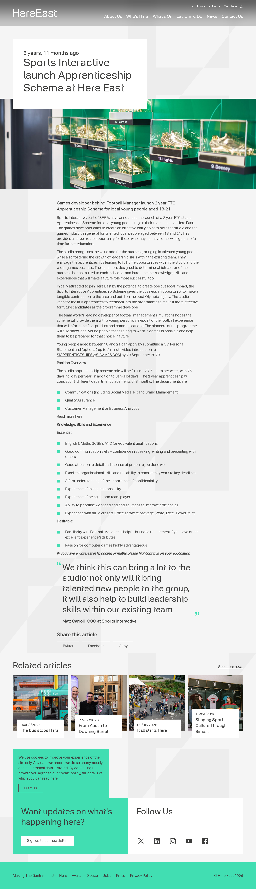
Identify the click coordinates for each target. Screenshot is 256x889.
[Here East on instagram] (172, 841)
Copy (123, 646)
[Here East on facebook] (204, 841)
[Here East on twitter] (140, 841)
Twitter (68, 646)
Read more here (69, 416)
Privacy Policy (141, 875)
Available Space (208, 6)
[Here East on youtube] (188, 841)
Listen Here (58, 875)
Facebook (96, 646)
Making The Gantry (28, 875)
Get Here (230, 6)
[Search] (241, 7)
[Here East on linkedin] (156, 841)
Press (120, 875)
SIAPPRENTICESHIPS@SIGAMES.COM (89, 355)
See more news (230, 667)
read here (49, 778)
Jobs (189, 6)
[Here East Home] (35, 13)
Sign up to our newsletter (47, 840)
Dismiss (30, 788)
